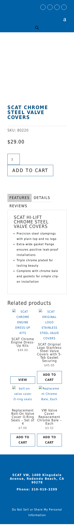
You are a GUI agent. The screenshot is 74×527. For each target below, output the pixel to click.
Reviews (18, 206)
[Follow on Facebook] (43, 7)
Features (19, 197)
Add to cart (30, 170)
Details (42, 197)
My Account (52, 15)
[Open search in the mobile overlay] (37, 27)
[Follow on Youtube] (57, 7)
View (22, 380)
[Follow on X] (64, 7)
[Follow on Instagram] (50, 7)
